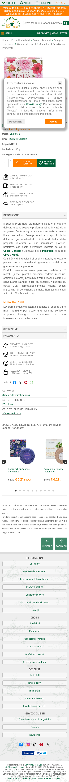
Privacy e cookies (34, 587)
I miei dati (34, 675)
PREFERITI (10, 3)
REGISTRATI (45, 3)
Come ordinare (34, 646)
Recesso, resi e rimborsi (34, 662)
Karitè (15, 254)
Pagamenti (34, 631)
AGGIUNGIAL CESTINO (28, 163)
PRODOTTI (43, 33)
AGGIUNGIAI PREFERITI (49, 163)
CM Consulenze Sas (33, 765)
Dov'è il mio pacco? (34, 654)
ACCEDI (27, 3)
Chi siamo (35, 563)
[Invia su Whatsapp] (31, 382)
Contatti (35, 727)
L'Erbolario (15, 133)
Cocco (6, 250)
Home (5, 40)
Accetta (53, 121)
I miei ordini (34, 690)
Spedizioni (35, 623)
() (63, 3)
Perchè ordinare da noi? (34, 571)
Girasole (16, 250)
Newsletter (34, 735)
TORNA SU (61, 546)
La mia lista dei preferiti (34, 706)
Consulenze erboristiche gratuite (35, 719)
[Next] (65, 462)
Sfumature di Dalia (18, 139)
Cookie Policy (34, 104)
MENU (8, 33)
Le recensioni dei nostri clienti (34, 579)
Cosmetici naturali (42, 40)
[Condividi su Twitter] (20, 382)
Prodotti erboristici (20, 40)
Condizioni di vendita (34, 639)
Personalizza (15, 121)
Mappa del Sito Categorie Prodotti (23, 778)
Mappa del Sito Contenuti (50, 778)
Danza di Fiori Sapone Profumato (19, 470)
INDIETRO (47, 546)
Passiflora (48, 250)
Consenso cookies (35, 594)
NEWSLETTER (60, 33)
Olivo (6, 254)
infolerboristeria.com (15, 767)
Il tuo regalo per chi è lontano (34, 602)
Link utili (35, 610)
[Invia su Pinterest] (25, 382)
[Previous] (4, 462)
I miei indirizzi (34, 683)
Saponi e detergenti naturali (16, 395)
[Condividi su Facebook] (14, 382)
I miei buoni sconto (34, 698)
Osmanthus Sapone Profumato (53, 470)
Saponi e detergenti (26, 44)
